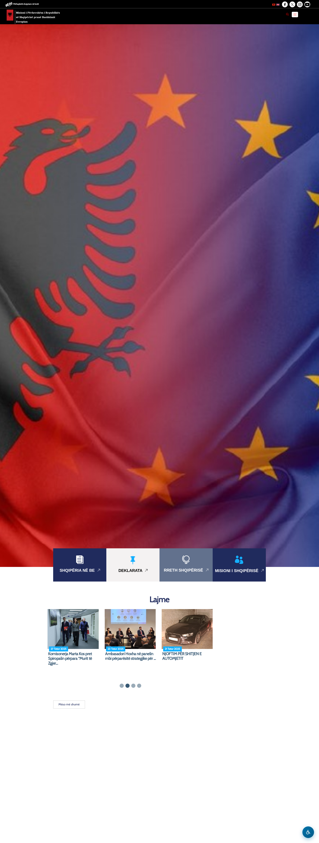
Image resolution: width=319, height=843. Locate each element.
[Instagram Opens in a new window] (299, 4)
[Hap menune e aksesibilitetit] (308, 832)
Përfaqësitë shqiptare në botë (26, 4)
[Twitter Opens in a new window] (292, 4)
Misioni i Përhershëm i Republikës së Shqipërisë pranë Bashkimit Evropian (38, 17)
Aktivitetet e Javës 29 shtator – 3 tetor (130, 656)
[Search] (287, 14)
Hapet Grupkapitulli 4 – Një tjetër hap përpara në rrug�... (185, 656)
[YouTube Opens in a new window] (307, 4)
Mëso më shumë (69, 704)
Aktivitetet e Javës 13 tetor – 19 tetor (72, 656)
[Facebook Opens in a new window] (284, 4)
